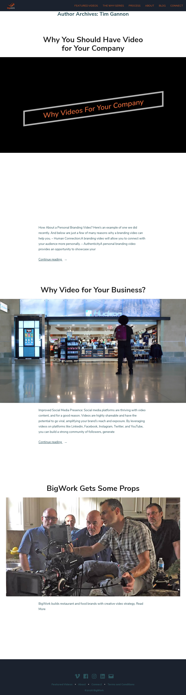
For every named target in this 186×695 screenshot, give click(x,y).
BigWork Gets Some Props (93, 488)
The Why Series (113, 5)
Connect (176, 5)
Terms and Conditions (121, 684)
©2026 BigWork (94, 690)
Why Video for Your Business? (93, 290)
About (149, 5)
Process (135, 5)
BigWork (11, 5)
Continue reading (57, 259)
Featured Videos (86, 5)
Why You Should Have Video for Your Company (93, 43)
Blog (162, 5)
